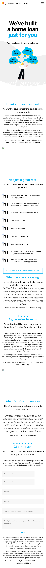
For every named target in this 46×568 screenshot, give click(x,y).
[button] (18, 316)
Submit (23, 532)
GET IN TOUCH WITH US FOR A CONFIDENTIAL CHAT (23, 271)
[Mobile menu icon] (42, 3)
